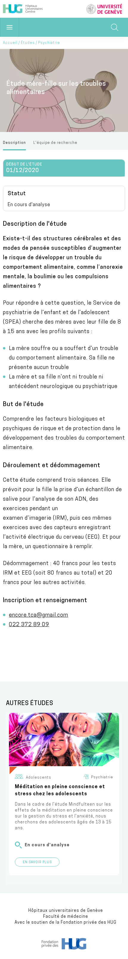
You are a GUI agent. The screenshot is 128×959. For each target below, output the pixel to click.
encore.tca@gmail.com (38, 615)
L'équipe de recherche (55, 143)
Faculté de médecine (65, 917)
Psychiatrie (49, 43)
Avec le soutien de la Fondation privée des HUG (65, 922)
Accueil (10, 43)
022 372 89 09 (29, 625)
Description (14, 143)
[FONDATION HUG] (64, 948)
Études (28, 43)
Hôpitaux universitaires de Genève (65, 911)
